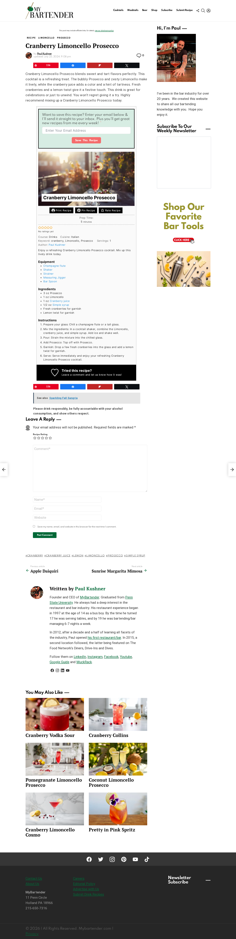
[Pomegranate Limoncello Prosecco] (55, 759)
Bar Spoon (50, 281)
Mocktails (132, 10)
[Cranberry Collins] (118, 714)
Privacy (32, 934)
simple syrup (135, 556)
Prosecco (115, 556)
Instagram (95, 657)
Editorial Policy (84, 884)
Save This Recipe (86, 140)
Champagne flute (54, 265)
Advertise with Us (86, 889)
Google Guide (59, 662)
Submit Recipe (184, 10)
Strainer (48, 273)
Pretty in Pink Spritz (112, 830)
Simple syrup (60, 304)
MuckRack (84, 662)
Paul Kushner (57, 244)
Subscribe (166, 10)
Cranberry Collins (108, 735)
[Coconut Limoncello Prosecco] (118, 759)
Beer (144, 10)
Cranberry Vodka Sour (50, 735)
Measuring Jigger (54, 277)
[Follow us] (198, 10)
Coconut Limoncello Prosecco (111, 782)
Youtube (126, 657)
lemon (78, 556)
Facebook (111, 657)
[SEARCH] (203, 10)
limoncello (95, 556)
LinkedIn (80, 657)
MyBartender (89, 597)
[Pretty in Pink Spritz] (118, 809)
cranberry (35, 556)
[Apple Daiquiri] (4, 469)
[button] (39, 227)
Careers (78, 878)
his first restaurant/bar (104, 637)
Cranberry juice (60, 301)
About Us (32, 884)
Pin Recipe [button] (88, 210)
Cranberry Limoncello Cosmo (50, 832)
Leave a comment (73, 374)
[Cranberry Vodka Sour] (55, 714)
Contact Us (34, 878)
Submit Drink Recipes (88, 894)
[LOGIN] (208, 10)
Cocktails (118, 10)
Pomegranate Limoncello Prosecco (54, 782)
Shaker (47, 269)
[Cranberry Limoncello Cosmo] (55, 809)
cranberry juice (58, 556)
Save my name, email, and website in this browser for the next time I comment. (77, 527)
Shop (154, 10)
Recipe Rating (40, 434)
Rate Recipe (112, 210)
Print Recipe (63, 210)
